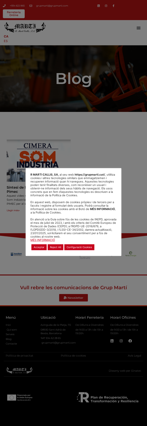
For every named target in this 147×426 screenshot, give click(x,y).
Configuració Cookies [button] (79, 247)
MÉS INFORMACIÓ (42, 240)
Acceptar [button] (39, 247)
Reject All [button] (55, 247)
